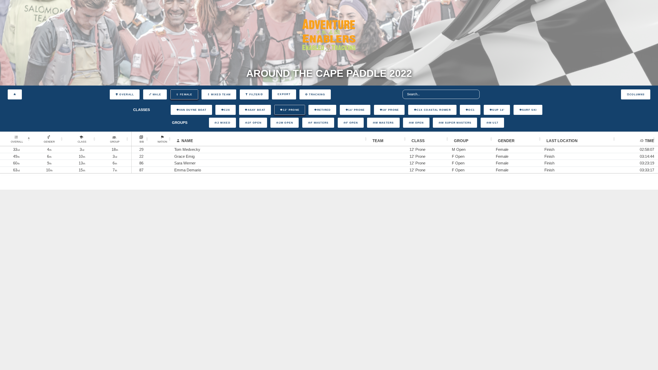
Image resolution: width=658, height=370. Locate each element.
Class (418, 140)
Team (377, 140)
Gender (506, 140)
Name (187, 140)
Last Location (562, 140)
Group (461, 140)
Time (649, 140)
